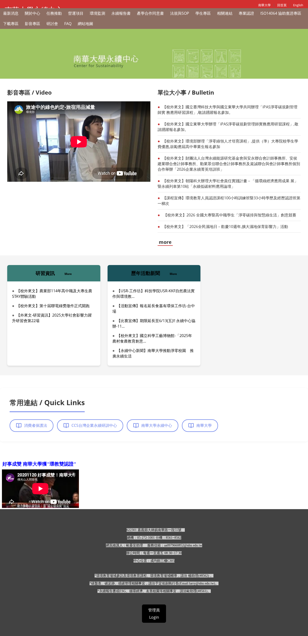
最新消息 (11, 13)
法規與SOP (179, 13)
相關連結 (224, 13)
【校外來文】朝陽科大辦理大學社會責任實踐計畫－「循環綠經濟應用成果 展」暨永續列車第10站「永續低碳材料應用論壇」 (228, 183)
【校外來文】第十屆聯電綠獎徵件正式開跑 (53, 305)
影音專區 (32, 23)
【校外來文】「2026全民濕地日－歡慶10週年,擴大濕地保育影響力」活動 (225, 226)
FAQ (67, 23)
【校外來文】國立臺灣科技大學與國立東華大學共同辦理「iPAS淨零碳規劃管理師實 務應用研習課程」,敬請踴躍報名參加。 (227, 109)
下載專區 (11, 23)
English (298, 5)
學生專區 (203, 13)
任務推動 (54, 13)
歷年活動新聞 (154, 273)
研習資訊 (54, 273)
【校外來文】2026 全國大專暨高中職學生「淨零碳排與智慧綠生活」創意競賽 (229, 215)
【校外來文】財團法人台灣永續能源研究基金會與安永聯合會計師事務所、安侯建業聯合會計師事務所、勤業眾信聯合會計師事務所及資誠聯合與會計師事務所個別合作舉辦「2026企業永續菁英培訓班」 (229, 164)
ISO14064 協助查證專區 (280, 13)
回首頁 (282, 5)
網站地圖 (85, 23)
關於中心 (32, 13)
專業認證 (246, 13)
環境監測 (97, 13)
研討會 (52, 23)
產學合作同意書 (150, 13)
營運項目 (75, 13)
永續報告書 (121, 13)
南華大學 (264, 5)
